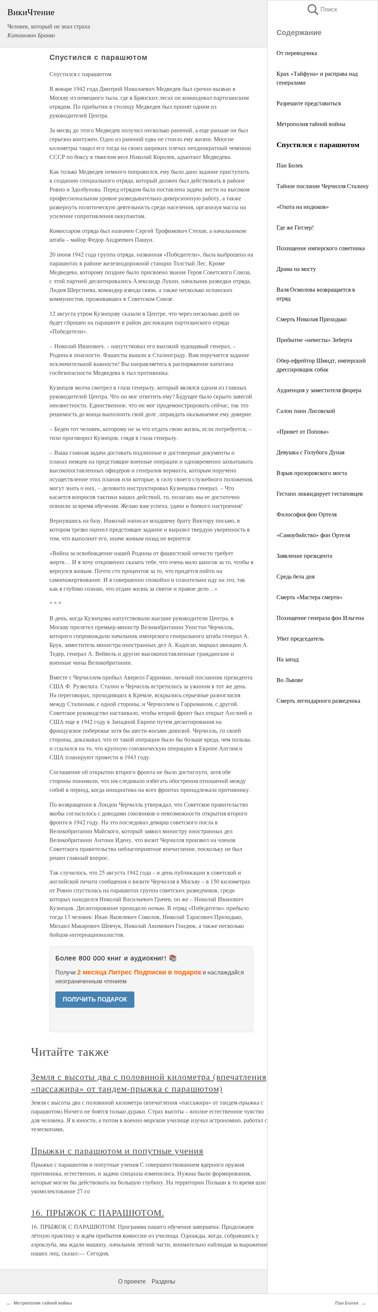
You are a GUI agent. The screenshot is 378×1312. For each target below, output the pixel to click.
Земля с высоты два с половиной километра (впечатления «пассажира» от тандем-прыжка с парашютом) (149, 1082)
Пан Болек (289, 165)
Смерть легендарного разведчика (318, 700)
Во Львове (289, 680)
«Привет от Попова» (302, 431)
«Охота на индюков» (302, 206)
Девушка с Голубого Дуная (310, 452)
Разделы (163, 1281)
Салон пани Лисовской (305, 410)
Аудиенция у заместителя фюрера (318, 390)
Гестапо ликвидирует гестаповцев (319, 493)
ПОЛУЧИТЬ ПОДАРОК (95, 999)
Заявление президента (304, 555)
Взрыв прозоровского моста (311, 473)
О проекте (132, 1281)
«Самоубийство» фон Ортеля (313, 535)
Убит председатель (300, 638)
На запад (287, 659)
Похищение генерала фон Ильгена (320, 617)
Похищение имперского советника (320, 248)
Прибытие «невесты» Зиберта (314, 339)
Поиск (321, 9)
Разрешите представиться (308, 103)
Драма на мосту (296, 268)
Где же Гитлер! (295, 227)
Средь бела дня (295, 576)
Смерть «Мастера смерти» (309, 597)
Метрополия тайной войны (311, 124)
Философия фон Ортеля (306, 514)
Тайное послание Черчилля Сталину (322, 186)
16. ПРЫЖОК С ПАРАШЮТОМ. (97, 1212)
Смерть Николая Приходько (311, 319)
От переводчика (296, 53)
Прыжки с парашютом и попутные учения (117, 1150)
